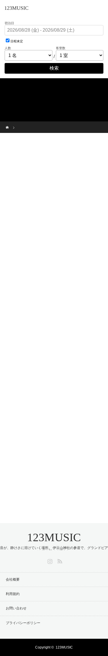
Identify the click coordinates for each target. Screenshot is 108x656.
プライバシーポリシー (23, 623)
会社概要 (13, 579)
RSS (59, 560)
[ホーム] (8, 123)
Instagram (49, 560)
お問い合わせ (16, 608)
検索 (54, 68)
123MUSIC (16, 8)
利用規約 (13, 594)
